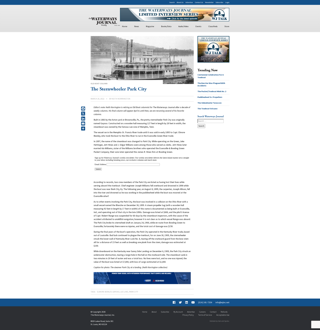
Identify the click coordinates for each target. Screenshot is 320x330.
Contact (213, 312)
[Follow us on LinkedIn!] (186, 302)
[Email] (84, 124)
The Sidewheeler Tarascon (210, 103)
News (136, 26)
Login (227, 2)
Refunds (224, 312)
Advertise (189, 2)
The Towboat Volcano (208, 108)
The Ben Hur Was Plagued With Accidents (211, 84)
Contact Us (199, 2)
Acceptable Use (222, 315)
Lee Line (124, 291)
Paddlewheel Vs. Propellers (210, 97)
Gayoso (116, 291)
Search (172, 2)
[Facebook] (84, 109)
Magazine (150, 26)
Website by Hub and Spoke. (219, 321)
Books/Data (166, 26)
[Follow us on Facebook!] (174, 302)
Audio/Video (183, 26)
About (154, 312)
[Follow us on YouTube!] (193, 302)
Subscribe (219, 2)
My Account (178, 312)
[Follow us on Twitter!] (180, 302)
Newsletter (209, 2)
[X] (84, 114)
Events (198, 26)
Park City (133, 291)
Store (226, 26)
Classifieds (213, 26)
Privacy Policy (188, 315)
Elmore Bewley (104, 291)
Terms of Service (205, 315)
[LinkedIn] (84, 119)
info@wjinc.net (222, 302)
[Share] (84, 129)
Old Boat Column (99, 83)
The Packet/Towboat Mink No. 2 (212, 91)
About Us (180, 2)
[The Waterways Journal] (104, 21)
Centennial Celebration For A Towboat (211, 76)
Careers (202, 312)
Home (124, 26)
